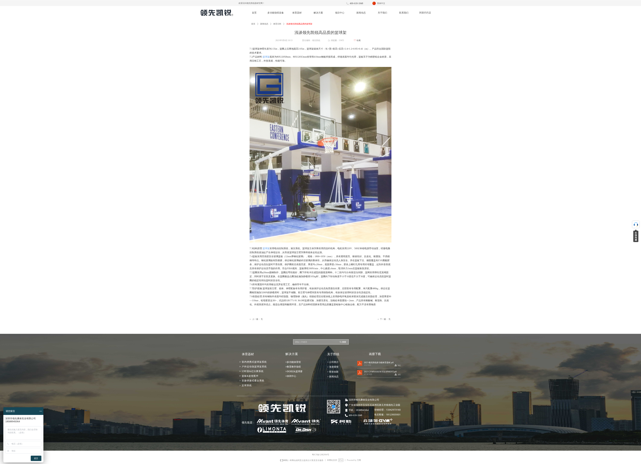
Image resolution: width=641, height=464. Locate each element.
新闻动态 (264, 24)
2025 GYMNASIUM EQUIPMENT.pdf (380, 372)
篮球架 (266, 57)
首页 (253, 24)
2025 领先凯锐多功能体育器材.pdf (379, 362)
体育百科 (277, 24)
